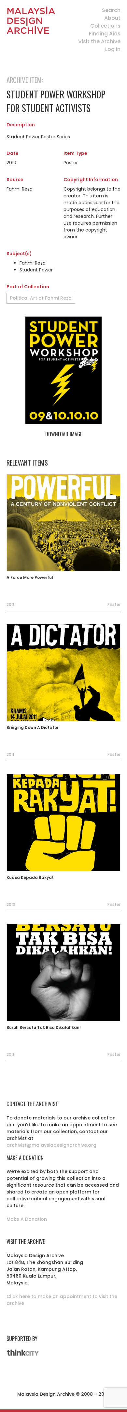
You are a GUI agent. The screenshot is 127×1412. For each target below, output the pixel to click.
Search (111, 10)
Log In (112, 49)
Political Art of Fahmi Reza (41, 298)
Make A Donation (27, 1219)
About (112, 18)
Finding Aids (104, 33)
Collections (105, 26)
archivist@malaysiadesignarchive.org (51, 1145)
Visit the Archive (99, 41)
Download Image (63, 434)
